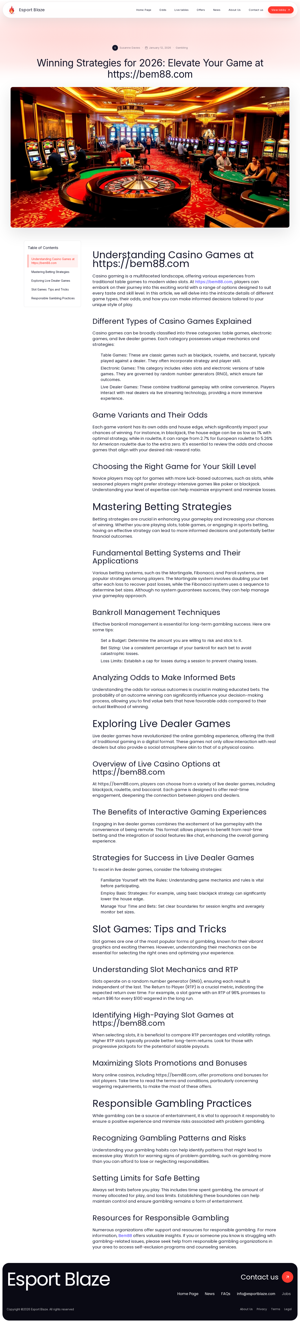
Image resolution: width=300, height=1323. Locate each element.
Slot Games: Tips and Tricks (50, 289)
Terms (275, 1309)
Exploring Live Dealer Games (50, 280)
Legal (288, 1309)
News (210, 1293)
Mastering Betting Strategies (50, 272)
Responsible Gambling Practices (53, 298)
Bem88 (125, 1235)
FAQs (225, 1293)
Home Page (187, 1293)
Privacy (262, 1309)
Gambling (182, 47)
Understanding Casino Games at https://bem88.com (52, 261)
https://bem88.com (213, 281)
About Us (246, 1309)
